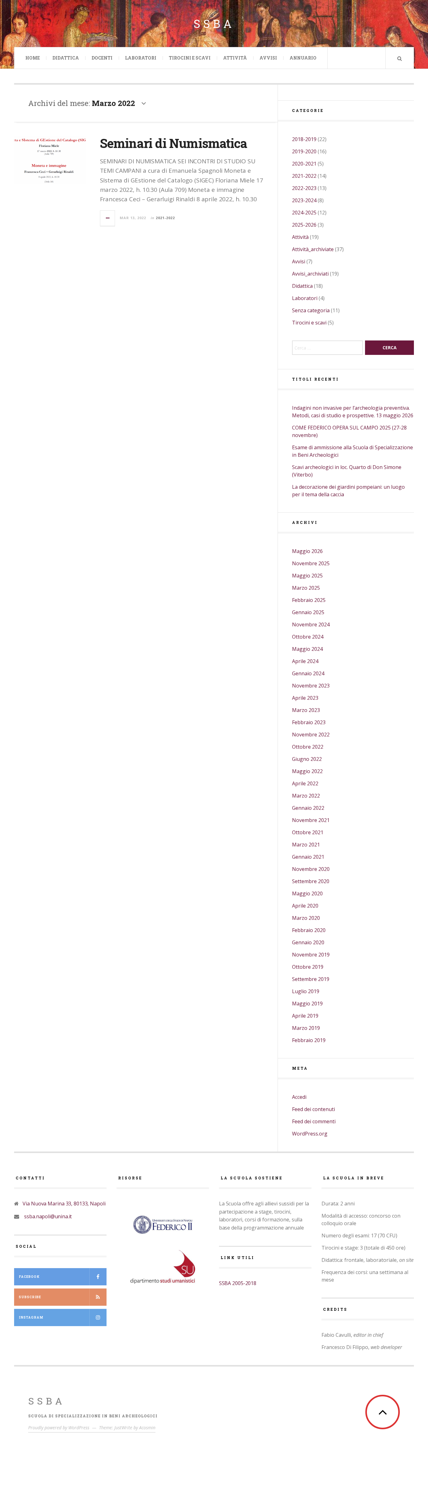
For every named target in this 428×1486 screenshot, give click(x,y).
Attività (235, 58)
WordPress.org (309, 1133)
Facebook (29, 1277)
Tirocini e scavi (309, 322)
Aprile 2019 (305, 1015)
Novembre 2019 (311, 954)
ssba (214, 23)
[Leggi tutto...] (107, 218)
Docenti (101, 58)
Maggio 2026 (307, 551)
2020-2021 (304, 163)
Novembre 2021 (311, 820)
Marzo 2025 (306, 587)
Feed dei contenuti (313, 1109)
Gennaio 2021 (308, 856)
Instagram (31, 1317)
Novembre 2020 (311, 869)
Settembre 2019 (310, 979)
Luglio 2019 (305, 991)
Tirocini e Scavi (190, 58)
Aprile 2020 (305, 905)
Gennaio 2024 (308, 673)
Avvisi (268, 58)
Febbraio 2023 (309, 722)
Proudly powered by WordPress (58, 1428)
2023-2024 (304, 200)
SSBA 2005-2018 (237, 1283)
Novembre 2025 (311, 563)
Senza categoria (311, 310)
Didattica (65, 58)
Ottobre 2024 (307, 636)
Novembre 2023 (311, 685)
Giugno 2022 (307, 759)
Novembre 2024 (311, 624)
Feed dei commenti (314, 1121)
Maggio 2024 (307, 649)
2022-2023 (304, 188)
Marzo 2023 (306, 710)
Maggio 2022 (307, 771)
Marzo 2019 (306, 1028)
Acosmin (147, 1428)
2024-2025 (304, 212)
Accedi (299, 1096)
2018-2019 (304, 139)
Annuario (303, 58)
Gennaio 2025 (308, 612)
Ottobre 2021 (307, 832)
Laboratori (140, 58)
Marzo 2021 (306, 844)
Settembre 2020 (310, 881)
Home (32, 58)
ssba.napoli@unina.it (45, 1216)
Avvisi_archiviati (310, 273)
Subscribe (30, 1297)
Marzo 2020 (306, 917)
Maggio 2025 (307, 575)
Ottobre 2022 (307, 746)
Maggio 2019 (307, 1003)
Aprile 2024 (305, 661)
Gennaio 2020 (308, 942)
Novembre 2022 (311, 734)
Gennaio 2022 (308, 807)
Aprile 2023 (305, 697)
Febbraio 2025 (309, 600)
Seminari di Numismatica (173, 143)
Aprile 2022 (305, 783)
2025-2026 (304, 224)
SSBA (46, 1401)
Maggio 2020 (307, 893)
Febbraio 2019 (309, 1040)
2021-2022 (165, 217)
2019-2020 (304, 151)
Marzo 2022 (306, 795)
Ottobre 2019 (307, 966)
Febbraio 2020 (309, 930)
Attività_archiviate (313, 249)
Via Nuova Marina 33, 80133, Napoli (62, 1203)
